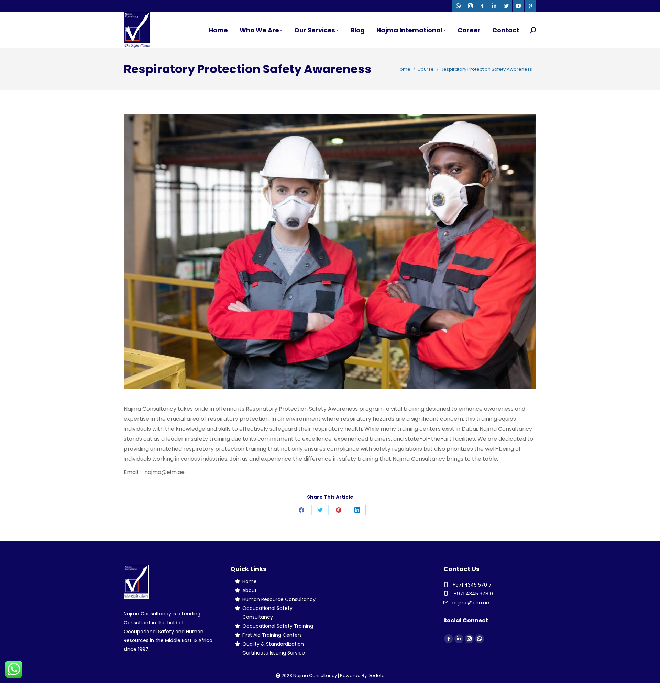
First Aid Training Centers (272, 635)
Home (249, 581)
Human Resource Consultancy (279, 599)
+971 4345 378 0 (473, 593)
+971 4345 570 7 (472, 584)
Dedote (376, 675)
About (249, 590)
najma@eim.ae (470, 602)
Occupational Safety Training (277, 626)
